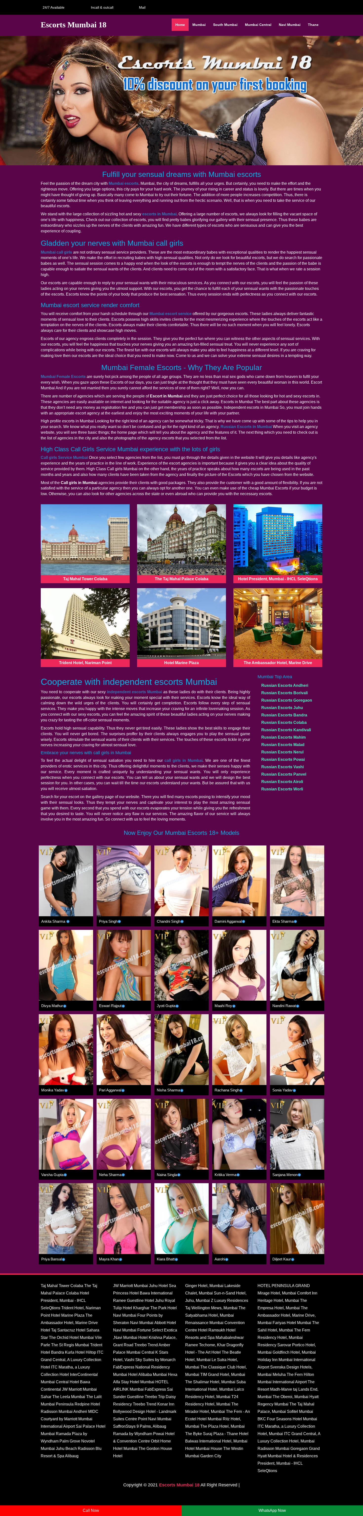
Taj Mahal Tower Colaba (62, 1286)
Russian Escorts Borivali (284, 693)
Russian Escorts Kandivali (286, 730)
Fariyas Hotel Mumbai (292, 1323)
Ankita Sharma (53, 921)
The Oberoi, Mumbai (290, 1397)
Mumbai (199, 25)
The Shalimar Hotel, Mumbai (210, 1382)
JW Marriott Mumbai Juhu (135, 1286)
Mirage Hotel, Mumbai (277, 1293)
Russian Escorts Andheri (284, 685)
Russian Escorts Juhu (282, 708)
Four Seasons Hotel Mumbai (292, 1419)
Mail (141, 7)
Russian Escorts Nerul (282, 752)
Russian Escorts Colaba (284, 722)
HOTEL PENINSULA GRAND (284, 1286)
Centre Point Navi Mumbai (148, 1419)
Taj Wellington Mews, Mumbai (211, 1308)
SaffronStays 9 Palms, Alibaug (139, 1426)
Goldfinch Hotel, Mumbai (294, 1352)
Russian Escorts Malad (282, 745)
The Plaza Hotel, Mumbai (222, 1426)
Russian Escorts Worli (282, 789)
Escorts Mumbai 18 (179, 1484)
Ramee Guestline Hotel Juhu (138, 1300)
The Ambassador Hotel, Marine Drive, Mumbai (287, 1315)
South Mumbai (225, 25)
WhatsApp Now (272, 1510)
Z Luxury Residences (229, 1300)
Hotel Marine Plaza (67, 1315)
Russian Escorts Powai (283, 759)
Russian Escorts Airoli (282, 782)
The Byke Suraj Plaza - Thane (211, 1434)
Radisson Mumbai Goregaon (283, 1448)
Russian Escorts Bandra (284, 715)
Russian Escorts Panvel (283, 774)
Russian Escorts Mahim (283, 737)
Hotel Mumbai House (203, 1448)
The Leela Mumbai (68, 1397)
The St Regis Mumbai (70, 1345)
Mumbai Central (258, 25)
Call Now (91, 1510)
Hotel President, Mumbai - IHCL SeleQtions (65, 1300)
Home (180, 25)
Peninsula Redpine (73, 1404)
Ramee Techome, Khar (205, 1345)
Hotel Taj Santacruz (58, 1330)
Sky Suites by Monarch (155, 1360)
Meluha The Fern (288, 1374)
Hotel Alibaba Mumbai (147, 1374)
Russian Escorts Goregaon (286, 700)
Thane (313, 25)
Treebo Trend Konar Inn (153, 1404)
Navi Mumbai (290, 25)
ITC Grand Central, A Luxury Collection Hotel (72, 1359)
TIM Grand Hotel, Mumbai (222, 1374)
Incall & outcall (101, 7)
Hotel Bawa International (151, 1293)
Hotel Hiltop (85, 1352)
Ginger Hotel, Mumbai (204, 1286)
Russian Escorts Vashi (282, 767)
